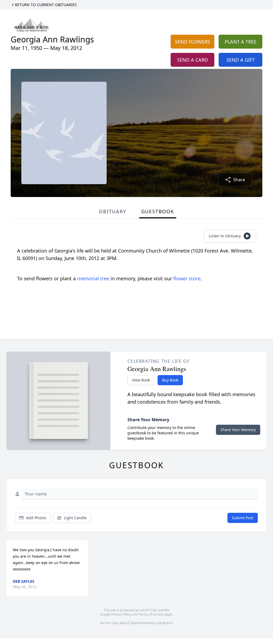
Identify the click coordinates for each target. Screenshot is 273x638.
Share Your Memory (238, 429)
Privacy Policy (121, 614)
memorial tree (93, 278)
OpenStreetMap (142, 623)
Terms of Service (151, 614)
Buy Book (170, 380)
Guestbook (157, 211)
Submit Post (242, 517)
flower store (186, 278)
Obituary (112, 211)
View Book (141, 380)
